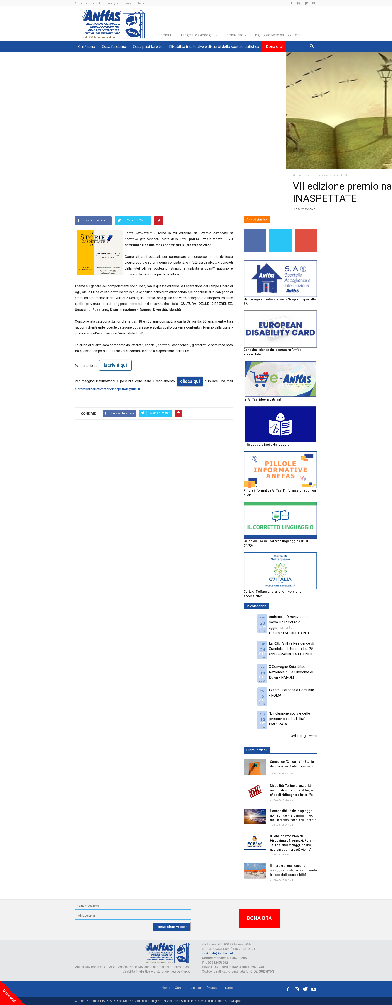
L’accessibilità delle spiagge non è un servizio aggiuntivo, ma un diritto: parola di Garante (293, 815)
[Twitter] (306, 3)
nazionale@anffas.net (217, 953)
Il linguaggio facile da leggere (267, 444)
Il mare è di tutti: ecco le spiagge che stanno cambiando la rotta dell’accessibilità (293, 870)
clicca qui (190, 381)
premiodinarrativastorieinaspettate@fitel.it (109, 389)
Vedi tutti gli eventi (303, 736)
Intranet (141, 3)
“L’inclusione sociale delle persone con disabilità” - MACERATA (289, 718)
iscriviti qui (115, 365)
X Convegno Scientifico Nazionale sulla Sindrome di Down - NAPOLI (291, 672)
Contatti (79, 3)
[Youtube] (313, 3)
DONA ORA (259, 918)
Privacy (127, 3)
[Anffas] (168, 952)
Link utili (97, 3)
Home (166, 988)
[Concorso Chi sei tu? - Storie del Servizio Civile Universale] (255, 767)
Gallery (110, 3)
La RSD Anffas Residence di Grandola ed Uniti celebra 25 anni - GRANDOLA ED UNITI (291, 648)
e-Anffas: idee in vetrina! (263, 399)
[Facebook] (291, 3)
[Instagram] (298, 3)
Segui (255, 230)
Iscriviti (306, 230)
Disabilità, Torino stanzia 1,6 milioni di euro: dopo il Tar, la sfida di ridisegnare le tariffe (291, 790)
